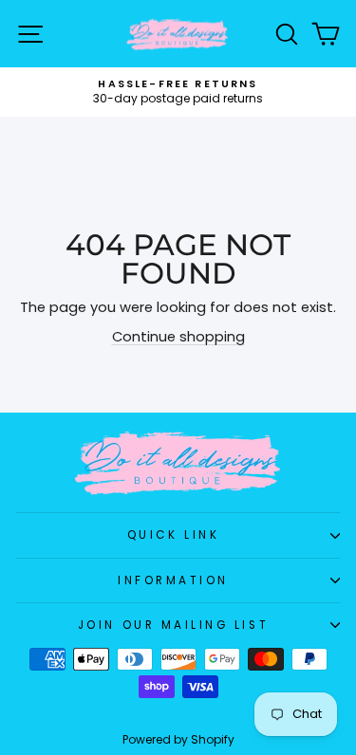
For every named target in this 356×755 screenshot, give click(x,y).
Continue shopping (178, 336)
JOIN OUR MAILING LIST (173, 625)
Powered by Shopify (178, 739)
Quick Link (173, 535)
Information (173, 580)
